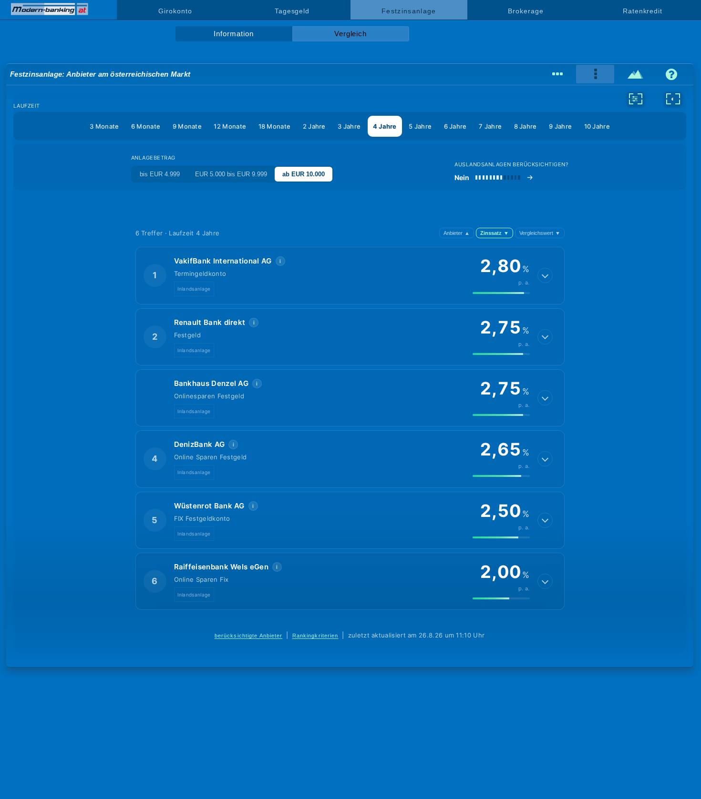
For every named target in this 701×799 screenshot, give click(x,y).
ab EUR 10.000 (303, 174)
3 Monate (104, 126)
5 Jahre (420, 126)
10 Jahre (597, 126)
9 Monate (187, 126)
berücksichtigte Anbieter (249, 635)
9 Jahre (560, 126)
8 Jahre (525, 126)
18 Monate (274, 126)
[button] (350, 275)
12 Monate (230, 126)
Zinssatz (494, 233)
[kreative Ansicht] (635, 74)
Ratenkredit (642, 11)
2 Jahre (314, 126)
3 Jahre (349, 126)
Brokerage (525, 11)
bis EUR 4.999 (160, 174)
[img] (501, 293)
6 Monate (145, 126)
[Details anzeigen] (545, 275)
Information (233, 34)
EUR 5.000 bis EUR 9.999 (231, 174)
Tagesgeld (292, 11)
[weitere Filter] (636, 98)
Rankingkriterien (315, 635)
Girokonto (175, 11)
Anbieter (456, 233)
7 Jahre (490, 126)
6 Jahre (455, 126)
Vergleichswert (539, 233)
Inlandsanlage (194, 289)
